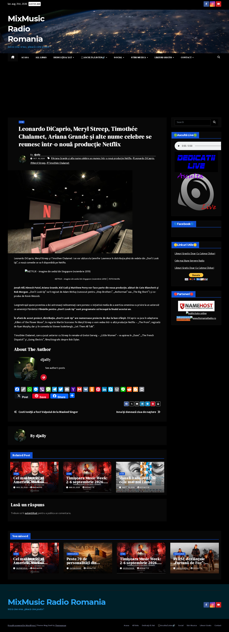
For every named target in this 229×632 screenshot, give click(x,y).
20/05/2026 (129, 568)
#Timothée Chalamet (58, 163)
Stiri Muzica (139, 57)
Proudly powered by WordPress (22, 625)
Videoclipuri (73, 554)
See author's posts (55, 368)
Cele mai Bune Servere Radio (189, 261)
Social (118, 57)
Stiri (22, 122)
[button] (218, 57)
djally (37, 154)
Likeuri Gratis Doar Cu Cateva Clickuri (194, 268)
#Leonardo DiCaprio (143, 158)
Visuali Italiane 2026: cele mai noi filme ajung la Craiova (137, 481)
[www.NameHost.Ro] (196, 306)
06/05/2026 (182, 568)
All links (41, 57)
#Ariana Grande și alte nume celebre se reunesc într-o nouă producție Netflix (91, 158)
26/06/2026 (76, 568)
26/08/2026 (22, 568)
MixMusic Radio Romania (26, 29)
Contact (186, 57)
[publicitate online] (196, 313)
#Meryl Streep (37, 163)
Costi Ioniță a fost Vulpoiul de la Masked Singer (48, 412)
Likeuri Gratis (164, 57)
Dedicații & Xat (63, 57)
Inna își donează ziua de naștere (136, 412)
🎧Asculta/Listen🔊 (93, 57)
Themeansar (60, 625)
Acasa (25, 57)
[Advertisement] (114, 85)
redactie (37, 487)
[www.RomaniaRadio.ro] (203, 318)
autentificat (31, 513)
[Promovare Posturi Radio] (183, 318)
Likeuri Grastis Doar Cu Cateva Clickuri (195, 254)
